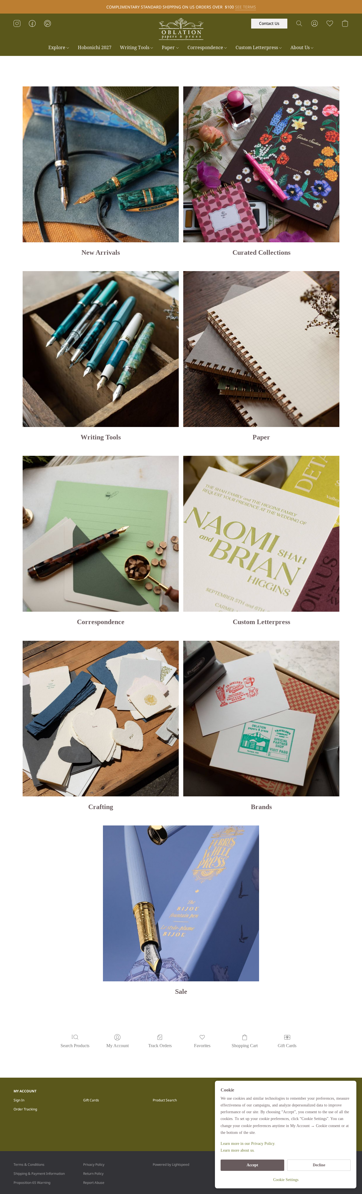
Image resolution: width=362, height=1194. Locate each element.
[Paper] (261, 349)
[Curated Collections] (261, 164)
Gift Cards (287, 1045)
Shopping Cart (245, 1045)
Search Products (75, 1045)
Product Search (165, 1100)
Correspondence (206, 47)
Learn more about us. (238, 1150)
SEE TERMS (245, 7)
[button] (181, 29)
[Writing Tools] (101, 349)
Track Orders (160, 1045)
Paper (169, 47)
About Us (300, 47)
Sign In (19, 1100)
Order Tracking (25, 1109)
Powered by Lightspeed (171, 1164)
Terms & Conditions (29, 1164)
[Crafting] (101, 719)
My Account (117, 1045)
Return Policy (93, 1173)
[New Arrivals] (101, 164)
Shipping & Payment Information (39, 1173)
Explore (57, 47)
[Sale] (181, 903)
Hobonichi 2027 (94, 47)
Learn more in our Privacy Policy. (248, 1143)
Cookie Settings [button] (285, 1180)
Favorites (202, 1045)
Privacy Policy (93, 1164)
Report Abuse (93, 1182)
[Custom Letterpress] (261, 534)
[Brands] (261, 719)
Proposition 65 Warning (32, 1182)
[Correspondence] (101, 534)
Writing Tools (135, 47)
